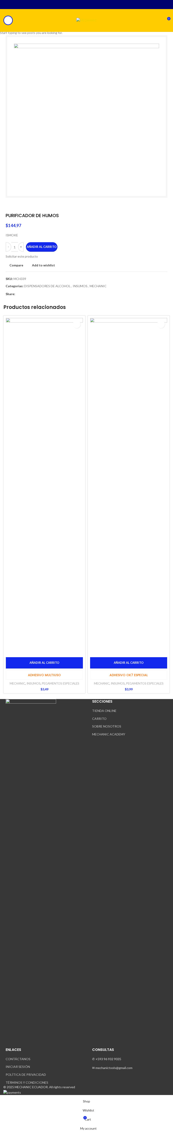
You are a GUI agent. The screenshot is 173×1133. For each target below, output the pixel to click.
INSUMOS (34, 683)
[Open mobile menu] (8, 20)
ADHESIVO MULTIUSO (44, 675)
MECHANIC (17, 683)
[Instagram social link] (83, 4)
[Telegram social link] (94, 4)
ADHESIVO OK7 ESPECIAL (128, 675)
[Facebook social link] (78, 4)
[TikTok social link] (89, 4)
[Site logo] (86, 20)
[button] (44, 662)
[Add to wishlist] (77, 324)
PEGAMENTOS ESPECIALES (60, 683)
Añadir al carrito (42, 247)
